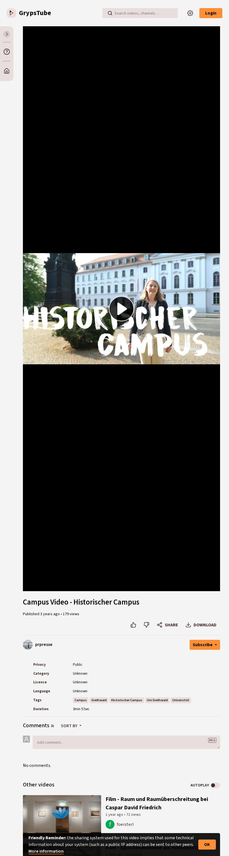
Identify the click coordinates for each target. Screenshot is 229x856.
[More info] (6, 51)
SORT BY (69, 726)
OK (207, 844)
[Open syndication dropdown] (52, 725)
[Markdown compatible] (212, 740)
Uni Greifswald (157, 700)
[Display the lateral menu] (6, 34)
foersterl (125, 824)
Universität (180, 700)
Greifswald (99, 700)
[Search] (110, 13)
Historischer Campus (126, 700)
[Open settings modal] (190, 13)
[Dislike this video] (146, 624)
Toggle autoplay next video (215, 785)
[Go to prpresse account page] (28, 644)
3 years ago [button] (50, 614)
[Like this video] (133, 624)
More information (46, 851)
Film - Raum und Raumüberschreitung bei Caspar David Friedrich (157, 803)
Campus (81, 700)
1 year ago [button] (115, 814)
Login (210, 13)
